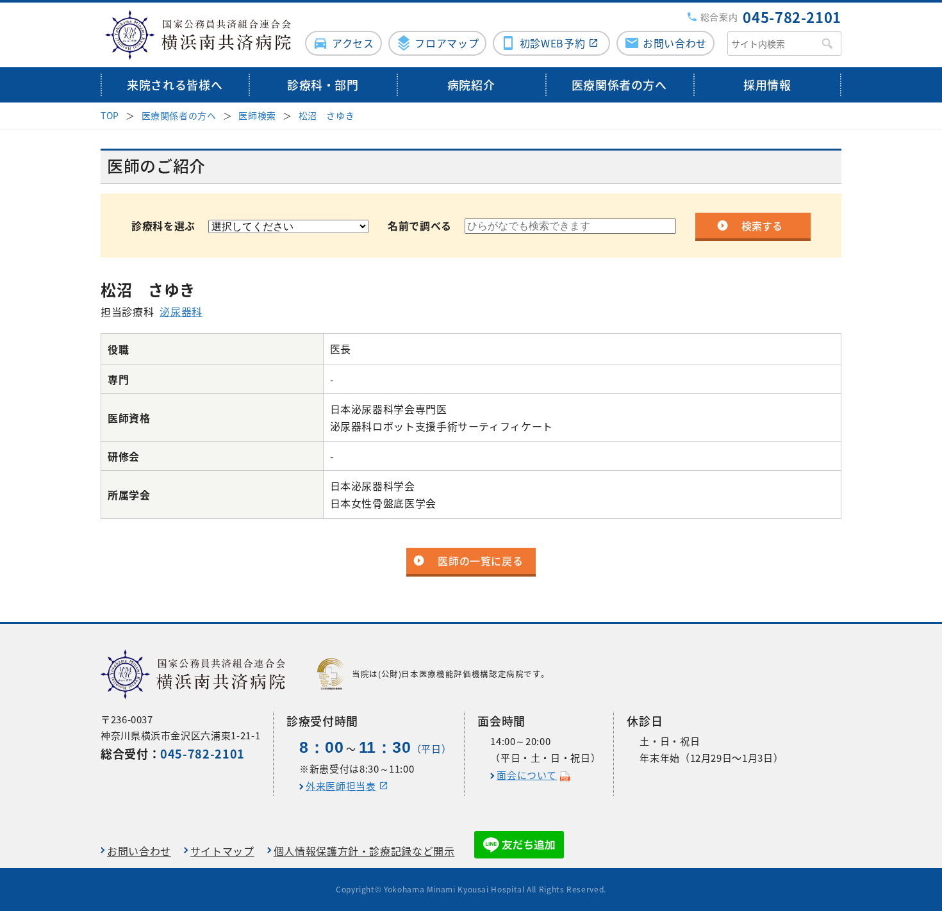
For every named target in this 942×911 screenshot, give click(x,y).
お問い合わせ (675, 43)
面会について (527, 775)
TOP (110, 115)
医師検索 (257, 115)
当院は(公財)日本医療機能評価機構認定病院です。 (450, 674)
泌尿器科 (181, 311)
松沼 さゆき (327, 115)
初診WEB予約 (552, 43)
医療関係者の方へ (619, 85)
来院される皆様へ (174, 85)
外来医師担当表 (341, 786)
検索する (761, 225)
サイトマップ (222, 850)
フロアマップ (447, 43)
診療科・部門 (323, 85)
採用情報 (767, 85)
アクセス (353, 43)
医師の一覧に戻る (480, 560)
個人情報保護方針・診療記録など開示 (364, 850)
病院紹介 (471, 85)
